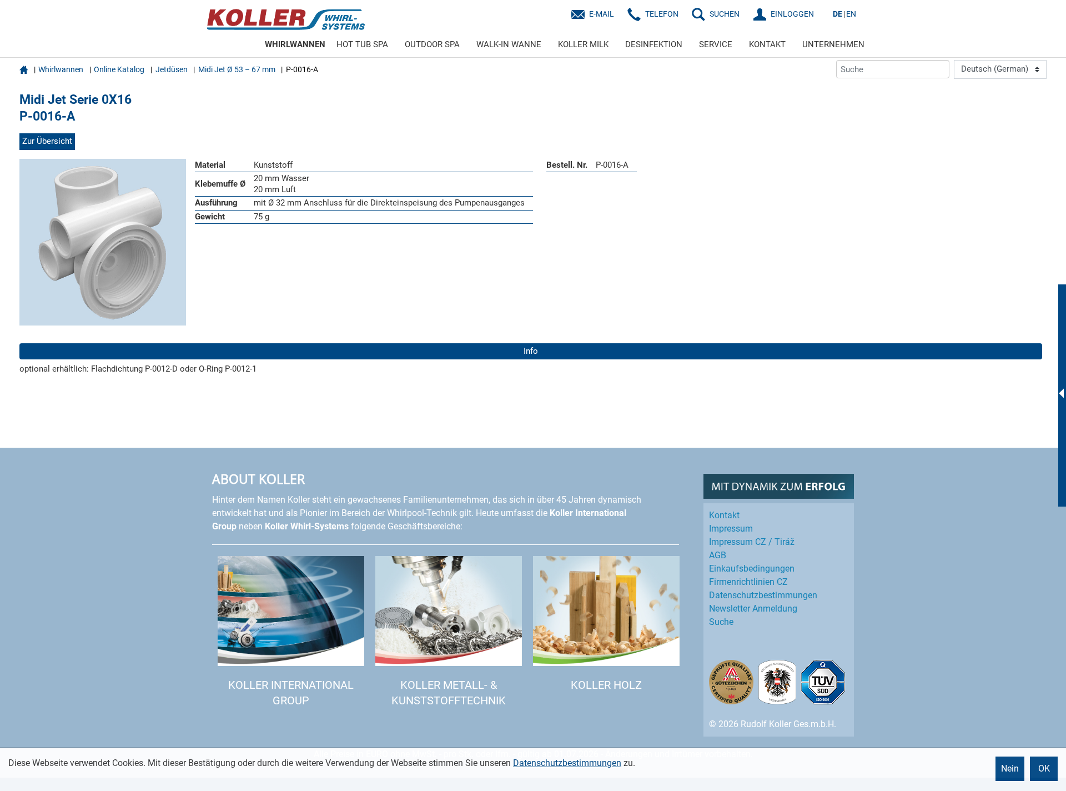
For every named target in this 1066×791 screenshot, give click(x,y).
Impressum (731, 528)
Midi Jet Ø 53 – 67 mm (236, 69)
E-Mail (601, 13)
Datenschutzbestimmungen (567, 763)
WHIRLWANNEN (295, 44)
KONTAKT (767, 44)
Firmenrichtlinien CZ (748, 582)
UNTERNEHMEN (833, 44)
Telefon (661, 13)
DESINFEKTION (653, 44)
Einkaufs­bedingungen (752, 568)
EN (851, 13)
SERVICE (715, 44)
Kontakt (724, 515)
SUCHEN (725, 13)
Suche (721, 622)
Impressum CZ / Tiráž (752, 542)
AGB (717, 555)
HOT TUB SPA (362, 44)
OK (1044, 768)
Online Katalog (119, 69)
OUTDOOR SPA (432, 44)
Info (531, 351)
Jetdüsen (171, 69)
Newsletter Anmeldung (753, 608)
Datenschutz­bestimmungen (763, 595)
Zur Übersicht (47, 141)
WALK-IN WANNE (508, 44)
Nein (1010, 768)
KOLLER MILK (583, 44)
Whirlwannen (60, 69)
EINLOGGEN (792, 13)
